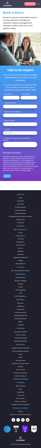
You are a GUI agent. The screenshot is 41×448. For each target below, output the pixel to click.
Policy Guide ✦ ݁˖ (20, 236)
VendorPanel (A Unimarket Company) (20, 216)
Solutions (20, 226)
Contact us (20, 222)
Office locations (20, 386)
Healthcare (20, 306)
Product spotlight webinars (20, 351)
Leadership (20, 201)
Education (20, 303)
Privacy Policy (26, 170)
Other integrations (20, 296)
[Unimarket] (7, 4)
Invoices (20, 248)
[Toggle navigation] (38, 4)
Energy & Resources (20, 318)
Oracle (21, 287)
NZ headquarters (20, 213)
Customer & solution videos (20, 363)
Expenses (20, 251)
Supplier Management (20, 257)
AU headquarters (20, 207)
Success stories (20, 360)
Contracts (20, 239)
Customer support (20, 376)
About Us (20, 194)
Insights (20, 260)
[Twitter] (18, 420)
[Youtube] (27, 420)
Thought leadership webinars (20, 348)
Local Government (20, 312)
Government (20, 309)
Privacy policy (20, 219)
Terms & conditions (20, 401)
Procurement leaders (20, 332)
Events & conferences (20, 373)
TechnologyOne (21, 290)
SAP (20, 293)
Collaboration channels (20, 379)
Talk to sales (30, 4)
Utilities (20, 322)
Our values (20, 204)
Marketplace (20, 242)
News (20, 198)
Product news (20, 370)
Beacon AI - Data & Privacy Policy (20, 414)
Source (20, 233)
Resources (20, 344)
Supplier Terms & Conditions (20, 404)
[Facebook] (23, 420)
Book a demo (20, 398)
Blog (20, 354)
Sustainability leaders (20, 341)
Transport (21, 325)
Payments (20, 254)
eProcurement (20, 245)
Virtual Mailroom (20, 263)
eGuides (20, 366)
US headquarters (20, 210)
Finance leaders (21, 335)
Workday (20, 284)
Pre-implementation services (20, 270)
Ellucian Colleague (20, 281)
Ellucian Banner (20, 277)
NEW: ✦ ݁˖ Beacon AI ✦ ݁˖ (20, 229)
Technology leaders (20, 338)
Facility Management (20, 315)
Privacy (20, 411)
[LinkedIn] (13, 420)
